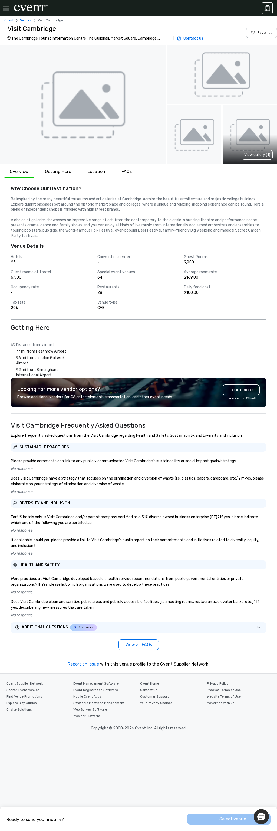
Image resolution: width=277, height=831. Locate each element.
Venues (25, 20)
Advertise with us (221, 703)
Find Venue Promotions (24, 696)
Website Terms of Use (224, 696)
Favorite (264, 33)
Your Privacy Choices (156, 703)
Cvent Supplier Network (24, 683)
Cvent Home (149, 683)
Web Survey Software (90, 709)
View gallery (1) (257, 154)
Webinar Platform (86, 716)
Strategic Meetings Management (98, 703)
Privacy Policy (218, 683)
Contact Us (148, 690)
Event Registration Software (95, 690)
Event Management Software (96, 683)
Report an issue (83, 664)
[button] (83, 104)
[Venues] (267, 8)
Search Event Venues (22, 690)
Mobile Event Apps (87, 696)
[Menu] (6, 8)
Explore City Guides (21, 703)
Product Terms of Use (224, 690)
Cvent (9, 20)
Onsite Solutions (19, 709)
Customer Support (154, 696)
